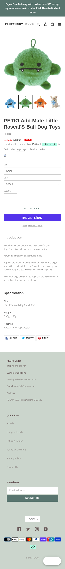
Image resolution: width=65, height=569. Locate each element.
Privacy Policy (14, 458)
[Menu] (59, 24)
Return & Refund (15, 441)
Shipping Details (15, 432)
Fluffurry (35, 557)
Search (10, 423)
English (31, 519)
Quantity (7, 190)
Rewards (29, 24)
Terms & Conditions (16, 449)
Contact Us (12, 467)
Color (6, 177)
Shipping (20, 149)
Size (5, 164)
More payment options (32, 225)
